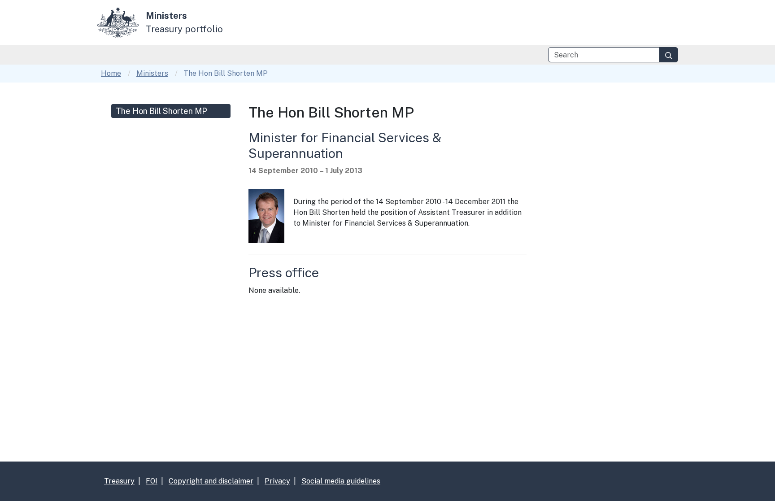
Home (111, 73)
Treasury (119, 481)
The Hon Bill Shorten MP (161, 111)
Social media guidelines (340, 481)
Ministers (152, 73)
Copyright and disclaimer (211, 481)
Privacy (277, 481)
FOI (151, 481)
